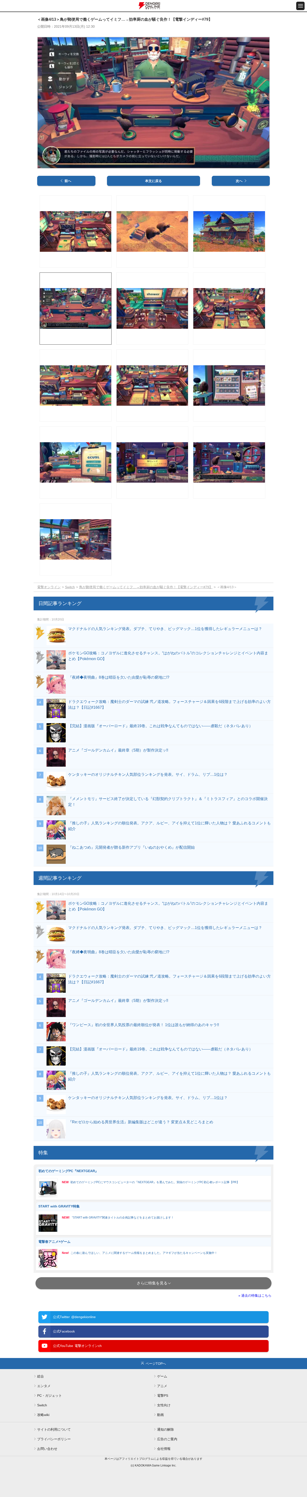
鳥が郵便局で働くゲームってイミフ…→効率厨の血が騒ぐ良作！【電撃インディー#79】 (146, 587)
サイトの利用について (54, 1429)
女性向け (164, 1405)
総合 (40, 1376)
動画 (160, 1415)
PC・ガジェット (49, 1395)
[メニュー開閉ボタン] (300, 6)
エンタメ (44, 1386)
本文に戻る (153, 181)
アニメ (162, 1386)
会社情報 (164, 1449)
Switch (70, 587)
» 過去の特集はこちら (255, 1295)
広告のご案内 (167, 1439)
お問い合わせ (47, 1449)
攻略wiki (43, 1415)
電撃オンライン (49, 587)
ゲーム (162, 1376)
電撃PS (162, 1395)
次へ (239, 181)
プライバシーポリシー (54, 1439)
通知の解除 (165, 1429)
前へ (68, 181)
